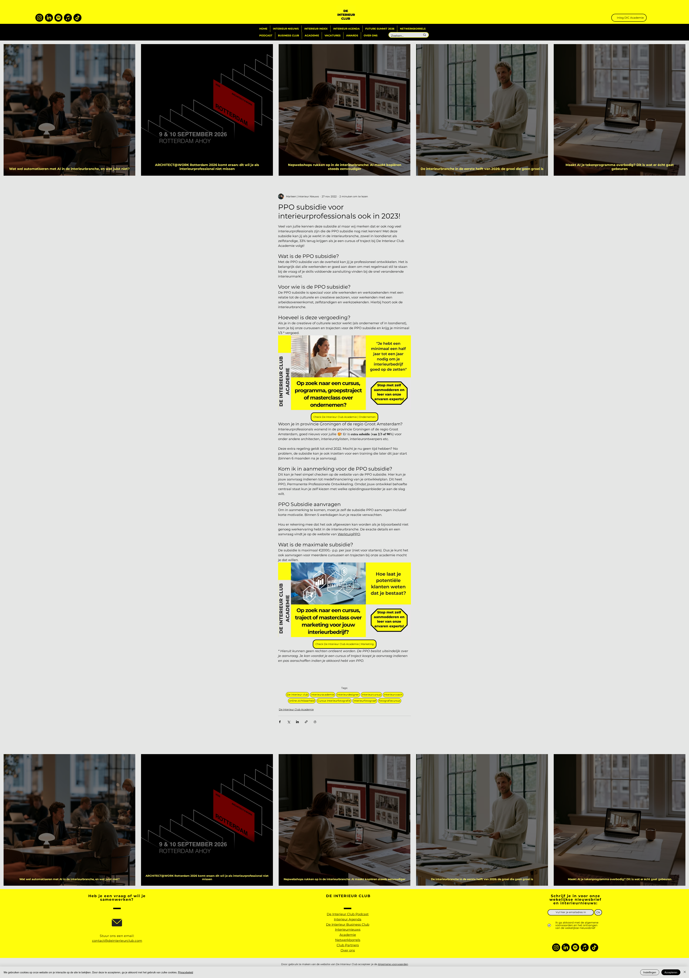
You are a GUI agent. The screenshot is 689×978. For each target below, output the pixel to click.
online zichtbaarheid (302, 700)
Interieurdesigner (348, 694)
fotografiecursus (389, 700)
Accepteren (670, 972)
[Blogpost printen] (315, 721)
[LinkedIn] (49, 18)
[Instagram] (39, 18)
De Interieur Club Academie (296, 709)
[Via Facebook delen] (280, 721)
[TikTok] (77, 18)
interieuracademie (322, 694)
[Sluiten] (685, 972)
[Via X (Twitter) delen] (288, 721)
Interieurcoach (393, 694)
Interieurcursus (371, 694)
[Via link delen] (306, 721)
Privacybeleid (185, 972)
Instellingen (649, 972)
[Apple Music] (68, 18)
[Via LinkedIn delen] (297, 721)
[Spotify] (58, 18)
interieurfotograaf (364, 700)
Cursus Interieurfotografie (334, 700)
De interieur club (297, 694)
